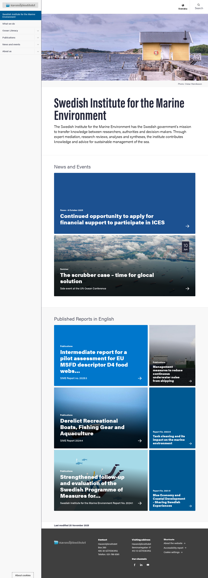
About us (6, 51)
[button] (199, 6)
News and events (11, 44)
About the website (173, 543)
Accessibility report (174, 547)
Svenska (182, 8)
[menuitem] (183, 7)
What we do (8, 23)
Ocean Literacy (10, 30)
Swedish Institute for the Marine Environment (18, 15)
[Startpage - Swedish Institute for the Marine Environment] (20, 5)
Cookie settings (172, 552)
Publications (8, 37)
